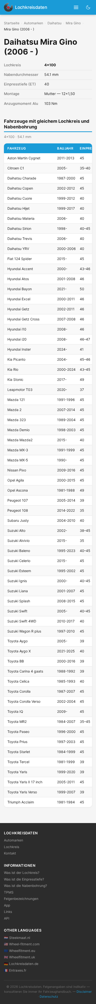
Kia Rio (12, 369)
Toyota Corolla (19, 691)
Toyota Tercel (18, 762)
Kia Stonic (15, 379)
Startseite (11, 23)
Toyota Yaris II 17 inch (24, 782)
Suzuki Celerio (18, 561)
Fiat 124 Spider (19, 259)
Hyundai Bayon (19, 289)
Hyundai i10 (16, 329)
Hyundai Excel (18, 299)
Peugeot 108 (17, 510)
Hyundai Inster (19, 349)
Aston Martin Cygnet (23, 158)
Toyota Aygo (17, 641)
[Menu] (76, 7)
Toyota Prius (17, 742)
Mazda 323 (16, 420)
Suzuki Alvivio (18, 540)
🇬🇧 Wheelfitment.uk (19, 957)
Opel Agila (15, 480)
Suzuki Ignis (17, 581)
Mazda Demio (18, 430)
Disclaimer (84, 991)
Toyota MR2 (17, 721)
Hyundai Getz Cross (23, 319)
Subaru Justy (18, 520)
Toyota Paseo (18, 731)
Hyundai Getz (18, 309)
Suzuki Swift (17, 611)
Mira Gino (73, 23)
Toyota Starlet (18, 752)
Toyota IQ (15, 711)
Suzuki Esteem (19, 571)
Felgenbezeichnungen (21, 899)
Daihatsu (55, 23)
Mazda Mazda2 (19, 440)
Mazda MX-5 (17, 460)
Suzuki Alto (16, 530)
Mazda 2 (14, 410)
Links (8, 912)
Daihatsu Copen (20, 188)
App (7, 905)
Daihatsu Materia (20, 218)
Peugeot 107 (17, 500)
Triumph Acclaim (20, 802)
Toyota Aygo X (19, 651)
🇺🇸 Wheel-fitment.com (22, 944)
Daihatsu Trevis (19, 238)
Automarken (33, 23)
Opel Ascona (17, 490)
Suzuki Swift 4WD (21, 621)
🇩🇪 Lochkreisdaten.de (21, 964)
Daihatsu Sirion (19, 228)
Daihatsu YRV (18, 249)
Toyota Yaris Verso (22, 792)
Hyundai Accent (20, 269)
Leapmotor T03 (19, 389)
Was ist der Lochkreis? (21, 873)
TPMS (9, 892)
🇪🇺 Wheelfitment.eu (19, 951)
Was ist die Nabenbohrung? (25, 886)
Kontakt (10, 853)
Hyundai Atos (18, 279)
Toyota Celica (18, 681)
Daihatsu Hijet (18, 208)
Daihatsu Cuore (19, 198)
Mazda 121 (16, 400)
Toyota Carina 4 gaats (25, 671)
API (6, 918)
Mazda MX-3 (17, 450)
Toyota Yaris (17, 772)
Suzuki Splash (18, 601)
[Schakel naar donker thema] (88, 7)
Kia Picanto (16, 359)
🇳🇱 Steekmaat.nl (17, 938)
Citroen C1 (15, 168)
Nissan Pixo (16, 470)
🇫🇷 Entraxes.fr (15, 970)
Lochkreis (11, 847)
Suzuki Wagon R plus (24, 631)
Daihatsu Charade (21, 178)
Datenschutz (49, 996)
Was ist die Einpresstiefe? (24, 879)
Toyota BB (15, 661)
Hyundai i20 (17, 339)
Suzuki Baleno (18, 551)
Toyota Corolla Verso (23, 701)
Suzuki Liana (17, 591)
